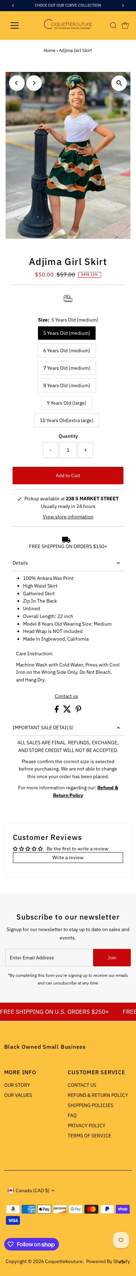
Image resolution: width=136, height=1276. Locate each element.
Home (49, 50)
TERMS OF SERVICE (89, 1136)
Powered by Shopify (108, 1261)
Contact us (66, 696)
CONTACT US (82, 1085)
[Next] (34, 83)
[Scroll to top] (122, 1262)
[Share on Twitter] (67, 711)
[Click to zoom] (119, 83)
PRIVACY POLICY (86, 1125)
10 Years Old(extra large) (66, 420)
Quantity (68, 436)
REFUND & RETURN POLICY (98, 1095)
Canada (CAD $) (33, 1190)
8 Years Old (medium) (66, 385)
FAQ (72, 1115)
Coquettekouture (64, 1261)
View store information (68, 517)
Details (20, 563)
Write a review (68, 857)
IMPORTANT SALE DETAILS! (43, 727)
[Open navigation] (20, 25)
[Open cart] (125, 25)
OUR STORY (17, 1085)
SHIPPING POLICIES (90, 1105)
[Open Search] (113, 25)
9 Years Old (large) (66, 403)
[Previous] (17, 83)
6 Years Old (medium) (66, 350)
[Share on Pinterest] (78, 711)
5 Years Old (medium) (66, 333)
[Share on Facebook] (57, 711)
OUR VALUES (18, 1095)
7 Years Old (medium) (66, 368)
